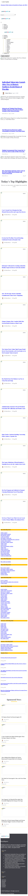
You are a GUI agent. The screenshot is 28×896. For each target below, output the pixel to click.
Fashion (5, 35)
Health (8, 41)
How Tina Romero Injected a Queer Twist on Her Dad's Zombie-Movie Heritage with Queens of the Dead (13, 172)
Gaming (8, 39)
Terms (8, 893)
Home (5, 24)
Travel (8, 51)
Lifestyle (9, 43)
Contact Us (6, 53)
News (8, 45)
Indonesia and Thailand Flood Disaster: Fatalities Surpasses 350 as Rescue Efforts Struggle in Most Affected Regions (12, 110)
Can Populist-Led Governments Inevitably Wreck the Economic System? (15, 864)
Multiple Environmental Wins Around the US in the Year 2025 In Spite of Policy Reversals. (13, 151)
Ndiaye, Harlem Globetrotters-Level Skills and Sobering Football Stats (15, 861)
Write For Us (4, 893)
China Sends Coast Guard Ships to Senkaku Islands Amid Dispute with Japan (15, 867)
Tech (8, 50)
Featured (6, 36)
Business (6, 27)
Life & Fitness (10, 42)
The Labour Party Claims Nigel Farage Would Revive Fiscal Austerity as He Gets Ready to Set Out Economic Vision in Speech (14, 351)
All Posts (6, 25)
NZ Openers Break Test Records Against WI (8, 657)
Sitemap (12, 893)
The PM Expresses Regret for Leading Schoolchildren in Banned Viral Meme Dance (13, 130)
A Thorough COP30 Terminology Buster (14, 856)
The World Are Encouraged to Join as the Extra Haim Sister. (12, 677)
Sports (8, 49)
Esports (5, 28)
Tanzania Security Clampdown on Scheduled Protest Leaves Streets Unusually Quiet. (15, 859)
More (5, 38)
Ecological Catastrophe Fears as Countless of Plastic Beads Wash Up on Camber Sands (15, 854)
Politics (8, 47)
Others (8, 46)
